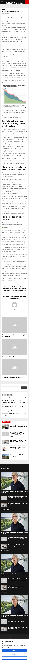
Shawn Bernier (6, 13)
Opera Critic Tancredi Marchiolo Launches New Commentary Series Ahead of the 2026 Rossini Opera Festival (13, 402)
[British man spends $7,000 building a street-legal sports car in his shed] (5, 456)
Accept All (14, 650)
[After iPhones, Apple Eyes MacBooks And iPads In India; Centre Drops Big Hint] (5, 426)
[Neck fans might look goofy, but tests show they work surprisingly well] (5, 449)
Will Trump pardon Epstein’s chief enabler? (12, 377)
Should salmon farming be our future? (11, 356)
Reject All (14, 658)
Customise (14, 654)
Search (3, 385)
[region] (14, 650)
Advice (3, 9)
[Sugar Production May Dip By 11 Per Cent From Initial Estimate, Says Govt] (5, 442)
